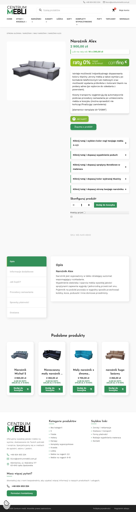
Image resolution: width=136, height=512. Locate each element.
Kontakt (96, 441)
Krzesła (54, 447)
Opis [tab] (12, 261)
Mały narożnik (40, 33)
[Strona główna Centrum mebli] (17, 10)
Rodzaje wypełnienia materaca (107, 438)
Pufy (99, 19)
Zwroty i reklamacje (102, 428)
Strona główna (14, 33)
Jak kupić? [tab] (15, 282)
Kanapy (49, 19)
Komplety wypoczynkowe (84, 20)
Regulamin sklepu (121, 508)
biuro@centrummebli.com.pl (23, 459)
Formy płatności (100, 434)
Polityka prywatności (101, 508)
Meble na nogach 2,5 (60, 454)
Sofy (69, 19)
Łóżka (60, 19)
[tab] (26, 261)
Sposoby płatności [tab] (19, 302)
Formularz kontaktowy (22, 493)
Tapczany (111, 19)
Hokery (54, 438)
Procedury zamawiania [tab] (21, 292)
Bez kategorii (56, 428)
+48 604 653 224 (18, 455)
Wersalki (124, 19)
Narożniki (36, 19)
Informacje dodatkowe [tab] (21, 271)
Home (9, 19)
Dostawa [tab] (14, 312)
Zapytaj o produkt (83, 127)
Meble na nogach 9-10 (61, 457)
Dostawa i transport (102, 431)
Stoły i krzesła (20, 20)
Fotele (53, 434)
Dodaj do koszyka (105, 205)
